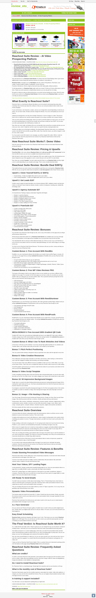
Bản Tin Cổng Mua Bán (32, 1)
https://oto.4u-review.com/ (24, 586)
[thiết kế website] (57, 7)
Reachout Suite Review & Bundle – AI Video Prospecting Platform (31, 20)
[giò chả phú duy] (76, 60)
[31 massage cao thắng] (76, 82)
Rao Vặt (22, 1)
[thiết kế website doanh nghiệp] (76, 99)
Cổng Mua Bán (14, 1)
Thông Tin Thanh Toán (69, 13)
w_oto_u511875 (27, 13)
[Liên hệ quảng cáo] (76, 37)
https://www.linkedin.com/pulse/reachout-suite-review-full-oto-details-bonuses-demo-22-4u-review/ (36, 98)
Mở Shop (71, 1)
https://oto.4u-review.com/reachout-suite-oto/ (47, 62)
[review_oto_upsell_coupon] (19, 5)
